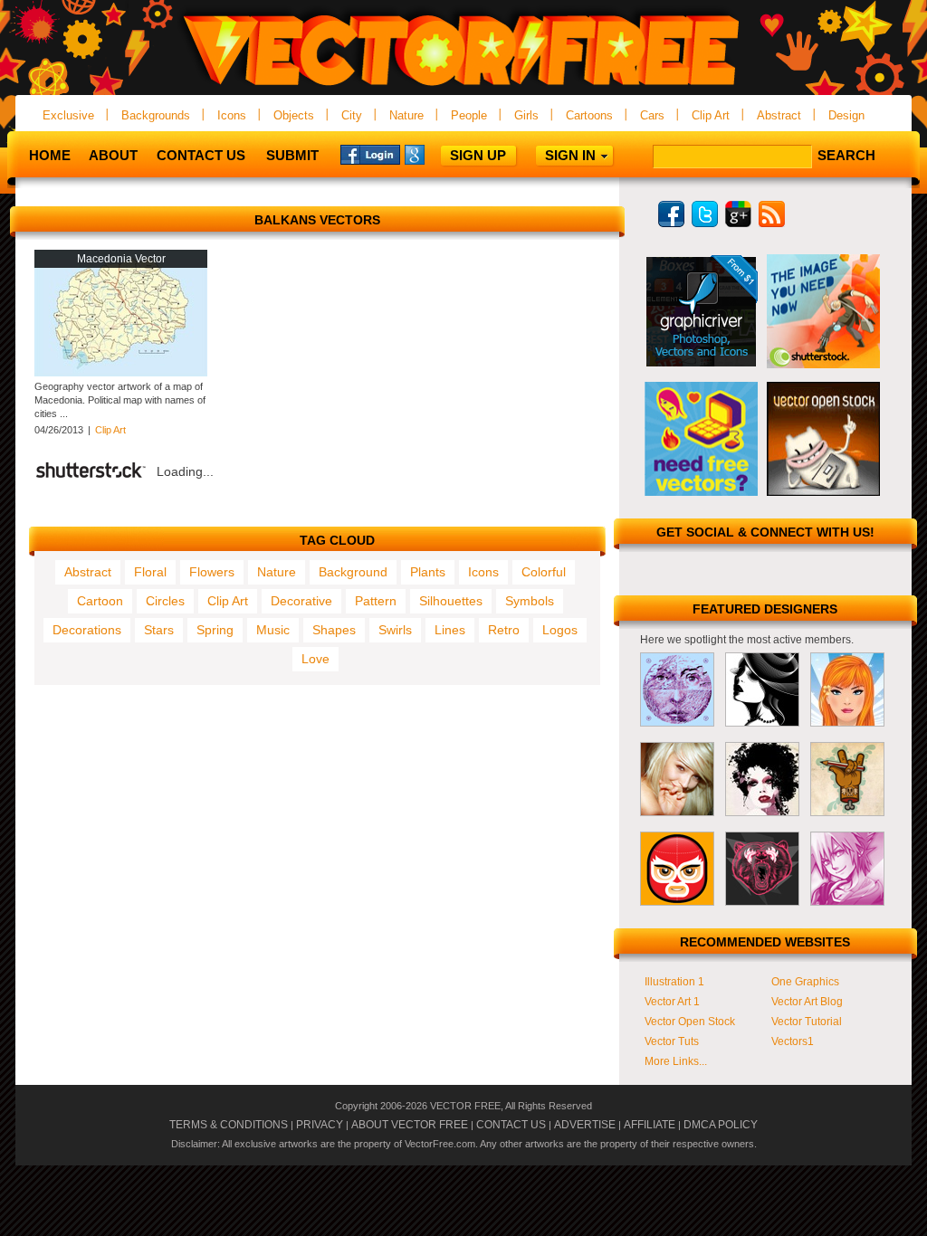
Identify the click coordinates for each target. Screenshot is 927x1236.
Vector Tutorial (806, 1021)
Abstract (779, 115)
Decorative (301, 601)
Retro (504, 630)
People (469, 115)
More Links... (676, 1061)
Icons (231, 115)
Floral (150, 572)
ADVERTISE (585, 1124)
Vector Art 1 (672, 1001)
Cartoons (589, 115)
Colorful (543, 572)
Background (353, 572)
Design (846, 115)
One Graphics (805, 981)
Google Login (434, 153)
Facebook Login (370, 153)
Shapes (334, 630)
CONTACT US (511, 1124)
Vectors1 (792, 1041)
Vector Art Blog (807, 1001)
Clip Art (711, 115)
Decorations (87, 630)
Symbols (529, 601)
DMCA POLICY (720, 1124)
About (113, 155)
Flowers (211, 572)
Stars (159, 630)
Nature (406, 115)
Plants (427, 572)
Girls (526, 115)
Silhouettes (451, 601)
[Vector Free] (463, 87)
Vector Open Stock (690, 1021)
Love (315, 658)
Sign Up (478, 155)
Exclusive (68, 115)
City (351, 115)
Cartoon (100, 601)
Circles (165, 601)
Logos (560, 630)
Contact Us (201, 155)
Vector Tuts (672, 1041)
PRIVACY (319, 1124)
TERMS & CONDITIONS (228, 1124)
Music (273, 630)
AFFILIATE (649, 1124)
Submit (292, 155)
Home (50, 155)
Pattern (376, 601)
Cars (652, 115)
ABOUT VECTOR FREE (409, 1124)
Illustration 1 (674, 981)
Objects (293, 115)
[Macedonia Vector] (120, 372)
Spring (215, 630)
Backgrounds (155, 115)
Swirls (395, 630)
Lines (450, 630)
